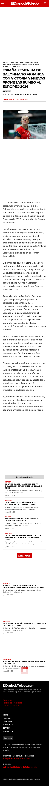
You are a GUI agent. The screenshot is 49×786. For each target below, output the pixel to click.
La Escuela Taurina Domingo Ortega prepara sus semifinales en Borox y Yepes (23, 537)
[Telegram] (23, 104)
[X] (11, 104)
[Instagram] (7, 695)
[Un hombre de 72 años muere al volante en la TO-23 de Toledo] (24, 608)
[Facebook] (5, 104)
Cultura (8, 533)
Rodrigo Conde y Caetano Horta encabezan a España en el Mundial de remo (23, 486)
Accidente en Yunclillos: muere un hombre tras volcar (22, 520)
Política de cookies (11, 705)
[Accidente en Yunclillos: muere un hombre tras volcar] (24, 646)
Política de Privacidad (12, 703)
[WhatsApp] (17, 104)
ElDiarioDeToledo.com (15, 99)
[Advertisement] (24, 32)
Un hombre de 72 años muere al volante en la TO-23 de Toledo (20, 503)
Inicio (5, 62)
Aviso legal (7, 700)
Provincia (9, 517)
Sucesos (8, 500)
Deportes (14, 62)
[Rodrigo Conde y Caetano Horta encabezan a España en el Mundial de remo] (24, 570)
